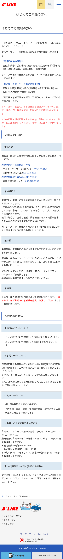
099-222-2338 (32, 181)
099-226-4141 (40, 169)
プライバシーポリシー (14, 515)
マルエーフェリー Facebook (34, 533)
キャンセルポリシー (47, 555)
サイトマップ (10, 519)
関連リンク (9, 523)
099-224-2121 (29, 172)
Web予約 (19, 555)
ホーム (4, 496)
